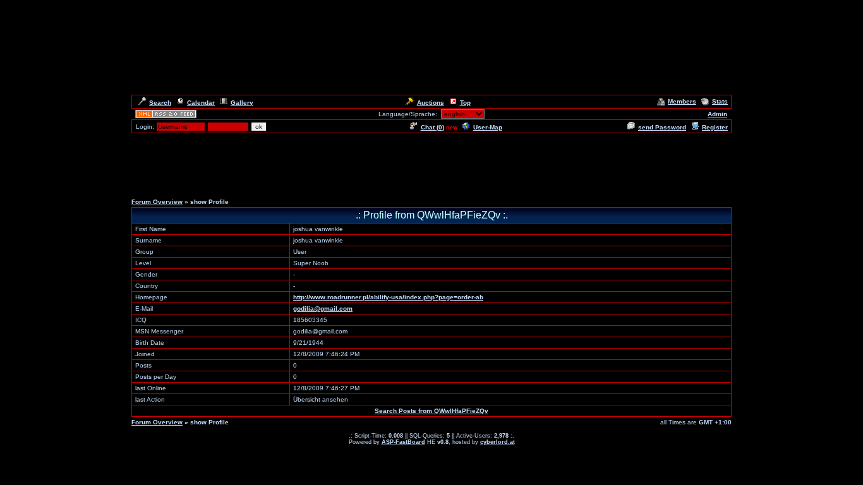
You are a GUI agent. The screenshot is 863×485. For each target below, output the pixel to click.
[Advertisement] (431, 163)
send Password (662, 127)
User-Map (487, 127)
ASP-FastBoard (403, 442)
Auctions (430, 102)
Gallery (242, 102)
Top (465, 102)
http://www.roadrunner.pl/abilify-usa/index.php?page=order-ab (388, 297)
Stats (720, 101)
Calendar (201, 102)
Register (715, 127)
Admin (717, 114)
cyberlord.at (497, 442)
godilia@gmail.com (323, 308)
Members (682, 101)
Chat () (432, 127)
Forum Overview (157, 201)
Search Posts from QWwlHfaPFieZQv (431, 410)
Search (160, 102)
